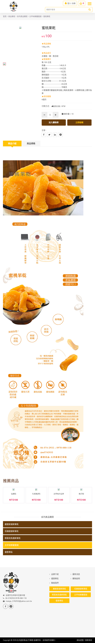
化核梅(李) (36, 494)
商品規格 (31, 143)
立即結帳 (79, 122)
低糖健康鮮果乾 (12, 531)
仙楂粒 (13, 494)
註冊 (73, 3)
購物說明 (76, 578)
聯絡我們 (55, 583)
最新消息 (76, 574)
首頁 (4, 16)
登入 (69, 3)
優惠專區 (9, 552)
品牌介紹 (55, 574)
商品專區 (11, 16)
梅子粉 (81, 494)
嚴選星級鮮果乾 (12, 524)
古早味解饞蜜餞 (35, 16)
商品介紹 (12, 143)
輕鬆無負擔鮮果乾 (13, 538)
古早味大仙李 (59, 494)
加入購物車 (54, 122)
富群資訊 (88, 640)
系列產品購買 (22, 16)
